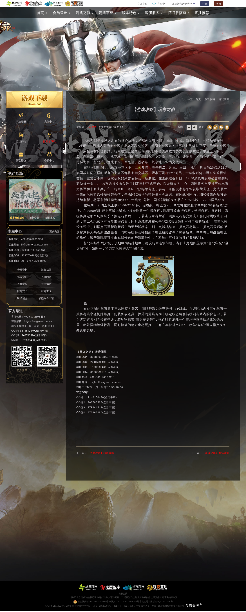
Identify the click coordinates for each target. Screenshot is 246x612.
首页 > (200, 99)
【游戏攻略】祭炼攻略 (215, 453)
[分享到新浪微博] (215, 127)
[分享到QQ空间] (209, 127)
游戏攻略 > (211, 99)
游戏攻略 (224, 99)
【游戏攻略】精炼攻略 (100, 453)
